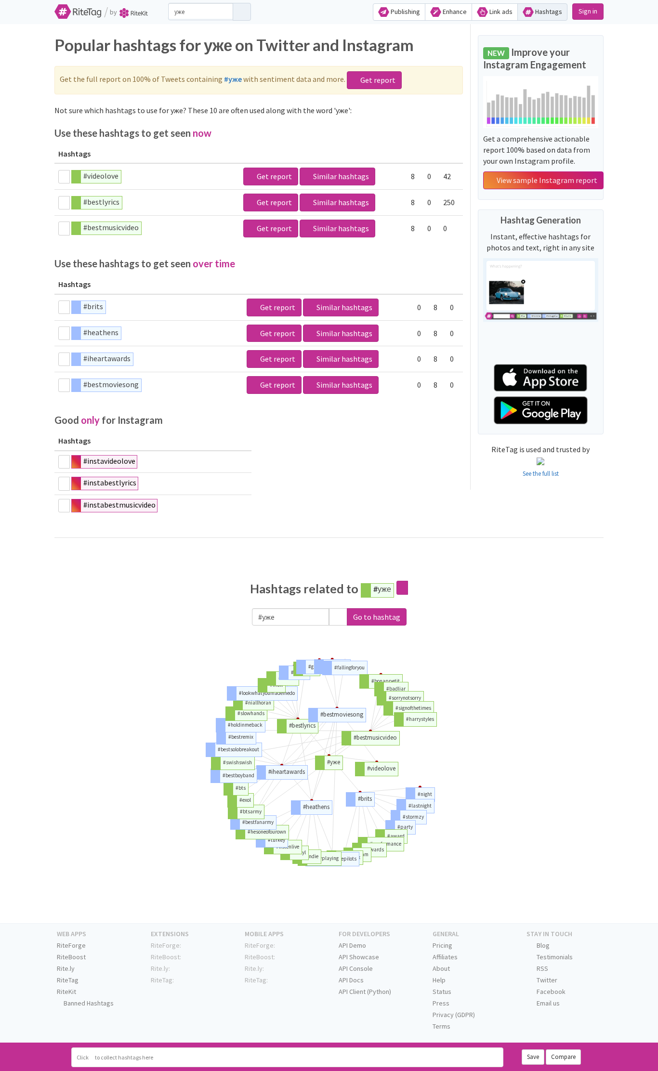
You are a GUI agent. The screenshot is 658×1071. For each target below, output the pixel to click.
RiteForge (71, 945)
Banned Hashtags (88, 1003)
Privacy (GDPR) (454, 1014)
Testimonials (554, 957)
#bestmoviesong (111, 384)
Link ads (500, 11)
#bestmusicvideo (111, 227)
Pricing (442, 945)
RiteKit (66, 991)
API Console (356, 968)
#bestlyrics (101, 202)
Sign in (588, 11)
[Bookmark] (64, 176)
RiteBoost (71, 957)
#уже (382, 588)
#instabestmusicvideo (119, 504)
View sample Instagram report (546, 180)
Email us (547, 1003)
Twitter (546, 980)
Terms (441, 1026)
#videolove (100, 176)
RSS (541, 968)
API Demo (352, 945)
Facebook (550, 991)
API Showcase (359, 957)
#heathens (100, 332)
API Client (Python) (365, 991)
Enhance (454, 11)
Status (442, 991)
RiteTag (68, 980)
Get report (377, 80)
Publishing (404, 11)
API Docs (351, 980)
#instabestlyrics (109, 482)
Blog (542, 945)
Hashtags (548, 11)
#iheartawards (107, 358)
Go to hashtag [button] (376, 617)
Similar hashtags (340, 176)
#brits (93, 306)
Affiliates (445, 957)
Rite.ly (66, 968)
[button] (338, 617)
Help (439, 980)
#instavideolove (109, 461)
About (441, 968)
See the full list (541, 474)
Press (441, 1003)
